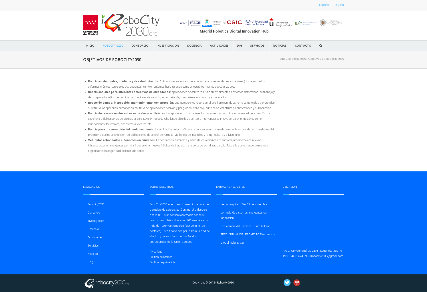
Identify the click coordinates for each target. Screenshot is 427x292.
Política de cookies (161, 257)
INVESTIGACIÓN (168, 45)
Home (282, 59)
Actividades (95, 237)
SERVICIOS (257, 45)
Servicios (93, 245)
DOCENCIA (194, 45)
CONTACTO (303, 45)
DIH (239, 45)
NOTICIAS (280, 45)
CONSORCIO (139, 45)
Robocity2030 (297, 59)
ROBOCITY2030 (113, 45)
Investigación (96, 220)
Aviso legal (156, 251)
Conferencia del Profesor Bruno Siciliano (245, 226)
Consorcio (94, 212)
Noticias (93, 253)
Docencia (93, 229)
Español (324, 4)
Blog (90, 262)
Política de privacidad (163, 262)
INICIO (89, 45)
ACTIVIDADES (219, 45)
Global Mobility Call (233, 242)
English (339, 4)
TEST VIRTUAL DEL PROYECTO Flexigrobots (248, 234)
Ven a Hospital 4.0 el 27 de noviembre (244, 204)
